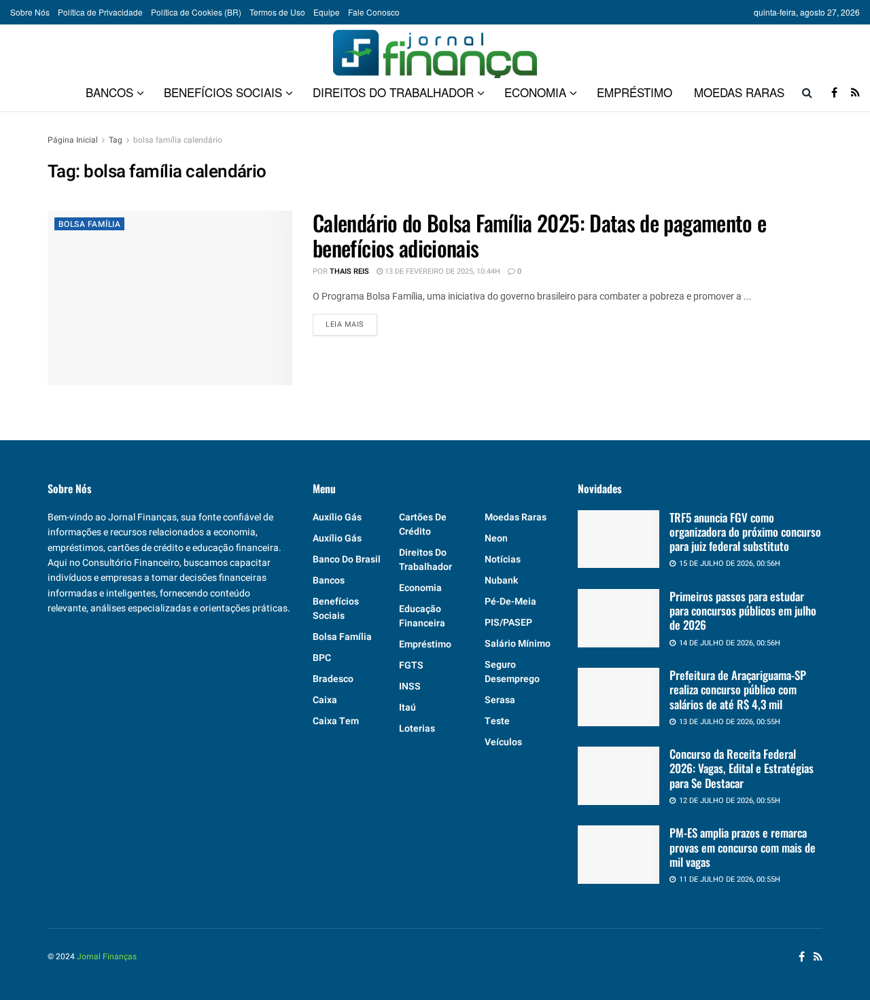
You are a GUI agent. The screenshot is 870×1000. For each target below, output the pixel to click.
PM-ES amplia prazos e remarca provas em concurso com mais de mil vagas (742, 847)
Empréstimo (634, 92)
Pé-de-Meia (510, 601)
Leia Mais (351, 324)
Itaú (407, 707)
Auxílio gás (337, 517)
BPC (322, 658)
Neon (496, 538)
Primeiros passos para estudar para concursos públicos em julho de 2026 (742, 611)
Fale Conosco (374, 12)
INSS (410, 686)
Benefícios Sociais (223, 92)
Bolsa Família (89, 224)
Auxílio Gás (337, 538)
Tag (115, 140)
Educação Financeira (422, 616)
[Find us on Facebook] (834, 92)
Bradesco (333, 679)
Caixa (325, 700)
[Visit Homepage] (435, 49)
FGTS (411, 665)
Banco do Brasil (347, 559)
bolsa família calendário (177, 140)
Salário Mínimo (518, 644)
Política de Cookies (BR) (196, 12)
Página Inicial (73, 140)
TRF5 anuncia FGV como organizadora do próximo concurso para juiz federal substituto (745, 532)
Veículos (503, 742)
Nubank (501, 580)
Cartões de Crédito (423, 524)
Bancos (109, 92)
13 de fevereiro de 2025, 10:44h (441, 271)
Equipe (326, 12)
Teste (497, 721)
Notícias (503, 559)
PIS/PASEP (508, 622)
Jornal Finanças (107, 956)
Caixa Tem (336, 721)
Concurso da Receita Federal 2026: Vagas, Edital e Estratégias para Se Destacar (741, 768)
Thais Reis (349, 271)
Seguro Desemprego (512, 672)
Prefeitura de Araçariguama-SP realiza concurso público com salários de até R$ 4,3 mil (737, 689)
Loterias (417, 728)
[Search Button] (807, 92)
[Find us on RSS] (855, 92)
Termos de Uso (277, 12)
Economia (535, 92)
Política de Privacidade (100, 12)
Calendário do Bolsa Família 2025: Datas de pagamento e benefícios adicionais (539, 235)
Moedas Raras (739, 92)
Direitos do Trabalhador (393, 92)
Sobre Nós (30, 12)
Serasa (500, 700)
